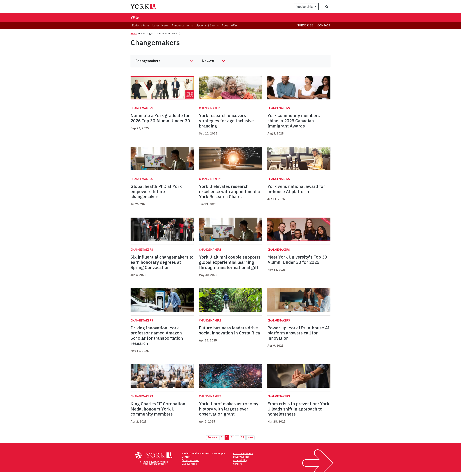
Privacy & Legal (241, 456)
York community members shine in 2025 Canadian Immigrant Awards (293, 121)
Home (134, 33)
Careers (237, 463)
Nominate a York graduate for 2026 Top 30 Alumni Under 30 (160, 118)
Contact (323, 25)
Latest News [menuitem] (160, 25)
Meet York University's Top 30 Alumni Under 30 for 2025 (297, 259)
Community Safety (243, 453)
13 (242, 437)
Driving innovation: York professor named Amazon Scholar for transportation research (157, 335)
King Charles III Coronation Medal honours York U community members (158, 409)
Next (250, 437)
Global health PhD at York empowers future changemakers (156, 191)
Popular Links (305, 6)
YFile (135, 17)
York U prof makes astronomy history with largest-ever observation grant (228, 409)
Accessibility (240, 460)
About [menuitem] (229, 25)
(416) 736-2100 (190, 460)
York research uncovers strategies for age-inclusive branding (226, 121)
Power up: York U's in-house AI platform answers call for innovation (298, 333)
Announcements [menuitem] (182, 25)
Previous (212, 437)
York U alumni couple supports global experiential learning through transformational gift (229, 262)
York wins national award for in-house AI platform (296, 188)
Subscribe (305, 25)
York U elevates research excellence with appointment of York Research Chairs (230, 191)
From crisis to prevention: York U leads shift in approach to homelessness (298, 409)
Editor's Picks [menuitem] (140, 25)
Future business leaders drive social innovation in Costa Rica (229, 330)
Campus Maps (189, 463)
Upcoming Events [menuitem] (207, 25)
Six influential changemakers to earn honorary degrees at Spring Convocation (162, 262)
